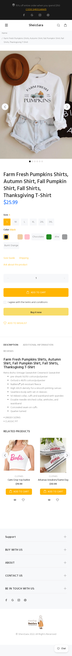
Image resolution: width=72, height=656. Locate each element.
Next (67, 106)
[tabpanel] (36, 105)
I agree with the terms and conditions (28, 302)
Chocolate (38, 237)
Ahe (57, 237)
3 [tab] (35, 161)
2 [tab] (32, 161)
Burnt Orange (11, 246)
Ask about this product (15, 265)
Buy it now (36, 312)
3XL (51, 222)
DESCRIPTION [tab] (10, 345)
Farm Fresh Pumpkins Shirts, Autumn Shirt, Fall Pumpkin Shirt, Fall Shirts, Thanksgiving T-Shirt (32, 363)
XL (33, 222)
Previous (5, 106)
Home (4, 33)
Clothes (19, 476)
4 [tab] (37, 161)
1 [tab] (30, 161)
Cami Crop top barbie (19, 480)
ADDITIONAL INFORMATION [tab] (38, 345)
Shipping (23, 258)
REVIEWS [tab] (8, 351)
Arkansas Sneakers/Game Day (53, 480)
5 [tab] (40, 161)
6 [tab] (42, 161)
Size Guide (9, 258)
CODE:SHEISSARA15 (36, 10)
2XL (42, 222)
